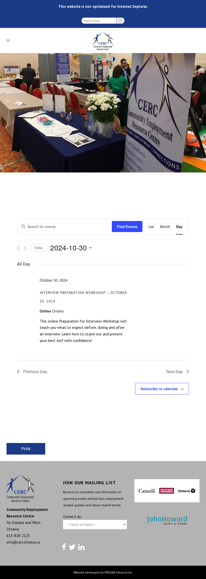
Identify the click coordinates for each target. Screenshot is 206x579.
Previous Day (35, 371)
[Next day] (25, 248)
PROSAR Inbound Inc (118, 572)
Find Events (127, 226)
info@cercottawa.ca (23, 542)
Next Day (174, 371)
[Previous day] (18, 248)
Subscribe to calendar (159, 388)
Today (38, 247)
